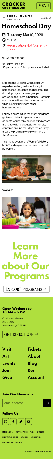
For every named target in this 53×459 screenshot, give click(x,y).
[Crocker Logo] (13, 5)
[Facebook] (13, 421)
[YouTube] (28, 421)
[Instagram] (5, 421)
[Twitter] (21, 421)
